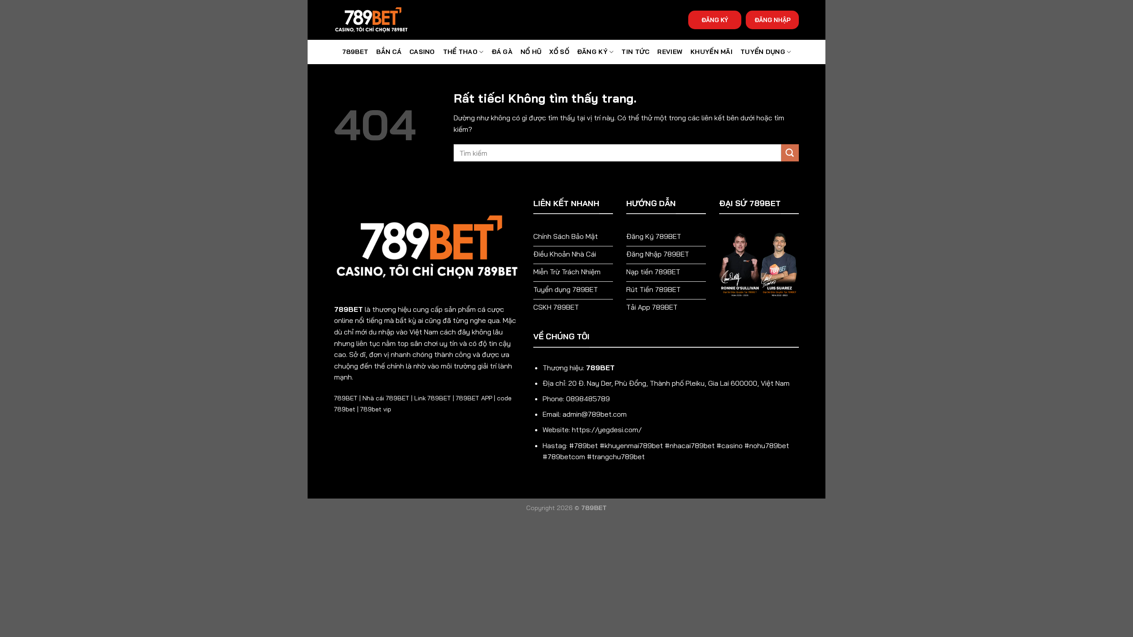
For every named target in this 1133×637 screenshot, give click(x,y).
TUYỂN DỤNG (762, 52)
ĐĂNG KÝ (592, 52)
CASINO (422, 52)
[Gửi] (790, 152)
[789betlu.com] (378, 20)
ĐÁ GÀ (502, 52)
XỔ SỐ (559, 52)
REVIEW (669, 52)
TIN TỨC (635, 52)
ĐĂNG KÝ (714, 19)
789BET (355, 52)
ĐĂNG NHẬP (772, 19)
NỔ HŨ (530, 52)
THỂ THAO (460, 52)
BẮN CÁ (388, 52)
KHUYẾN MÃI (711, 52)
